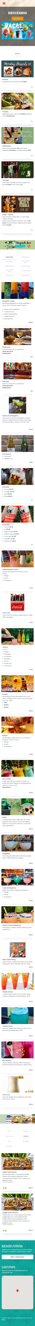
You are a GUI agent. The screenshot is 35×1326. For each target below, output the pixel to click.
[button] (17, 1291)
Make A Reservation (17, 1257)
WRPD (3, 1320)
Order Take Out (17, 19)
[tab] (17, 53)
